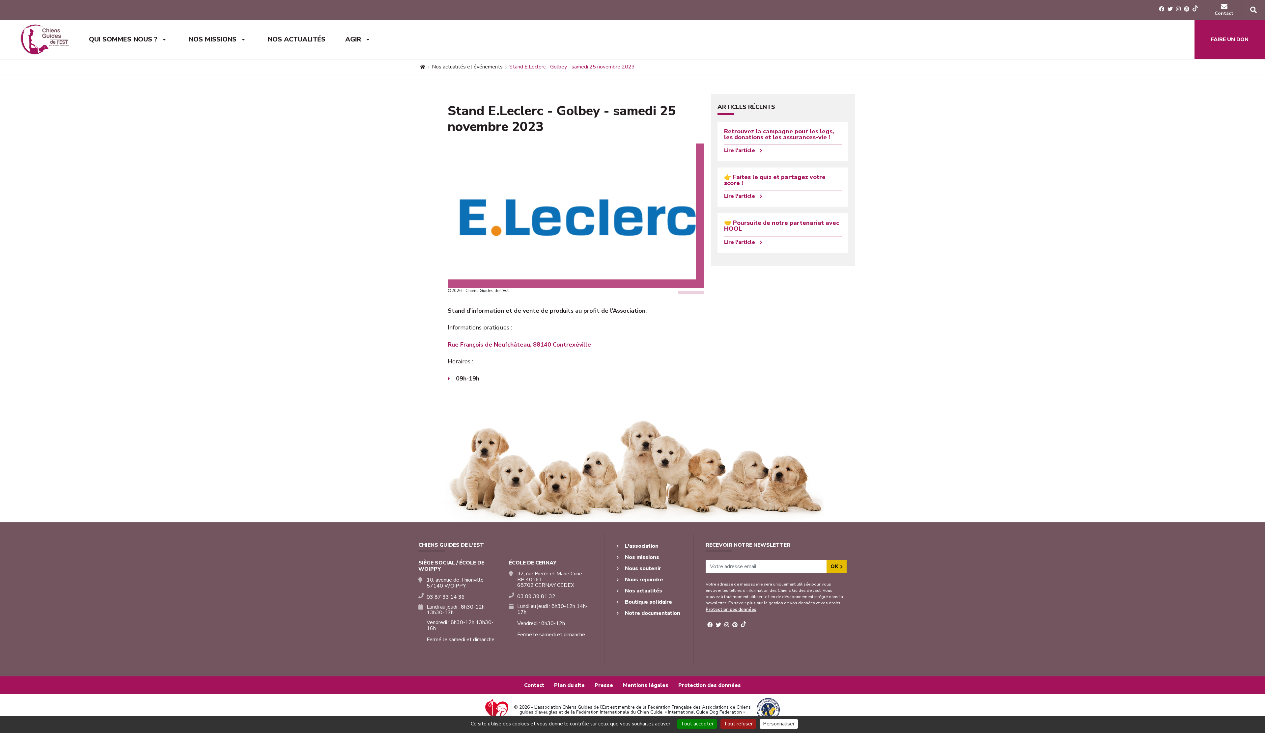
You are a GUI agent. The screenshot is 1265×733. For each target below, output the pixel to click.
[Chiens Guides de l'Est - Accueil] (44, 39)
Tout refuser (738, 723)
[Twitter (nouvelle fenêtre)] (1170, 9)
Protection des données (731, 610)
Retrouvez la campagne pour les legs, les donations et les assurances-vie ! (779, 134)
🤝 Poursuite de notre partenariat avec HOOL (781, 226)
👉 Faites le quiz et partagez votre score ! (775, 180)
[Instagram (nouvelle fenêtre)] (1178, 9)
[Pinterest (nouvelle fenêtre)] (1186, 9)
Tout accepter (697, 723)
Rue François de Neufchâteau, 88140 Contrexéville (519, 345)
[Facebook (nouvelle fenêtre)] (1161, 9)
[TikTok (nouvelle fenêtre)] (1195, 9)
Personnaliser (779, 723)
